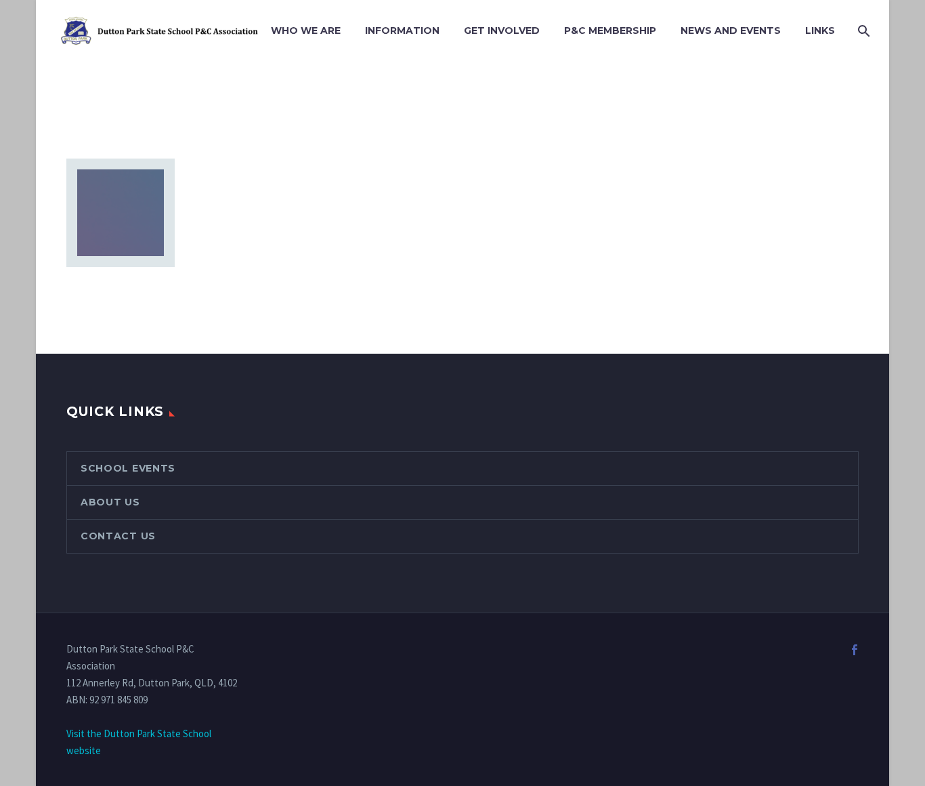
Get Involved (502, 30)
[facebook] (854, 649)
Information (402, 30)
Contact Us (118, 536)
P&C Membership (610, 30)
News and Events (731, 30)
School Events (128, 468)
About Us (110, 502)
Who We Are (306, 30)
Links (820, 30)
